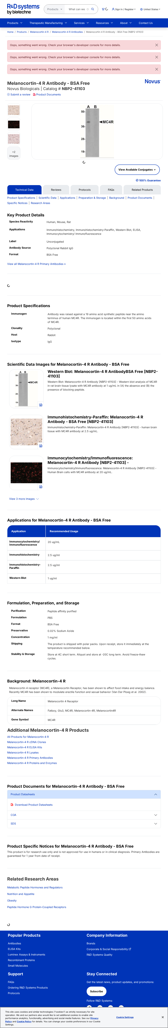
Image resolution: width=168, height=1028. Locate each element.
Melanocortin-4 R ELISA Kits (24, 747)
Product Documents (48, 94)
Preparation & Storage (92, 197)
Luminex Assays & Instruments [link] (26, 954)
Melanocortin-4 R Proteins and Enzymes (32, 763)
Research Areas (40, 203)
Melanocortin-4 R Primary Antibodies (30, 757)
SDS (13, 823)
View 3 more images (22, 498)
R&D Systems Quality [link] (99, 954)
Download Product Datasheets (33, 804)
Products (12, 23)
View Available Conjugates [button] (135, 169)
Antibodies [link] (14, 943)
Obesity (12, 900)
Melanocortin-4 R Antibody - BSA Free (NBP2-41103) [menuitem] (114, 31)
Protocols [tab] (85, 189)
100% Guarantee (150, 180)
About (123, 23)
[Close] (157, 45)
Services (79, 23)
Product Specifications (21, 197)
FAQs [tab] (111, 189)
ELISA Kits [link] (14, 949)
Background (116, 197)
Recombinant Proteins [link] (21, 960)
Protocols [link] (14, 993)
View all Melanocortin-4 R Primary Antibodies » (36, 264)
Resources (102, 23)
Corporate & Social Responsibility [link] (107, 949)
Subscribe (96, 991)
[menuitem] (10, 32)
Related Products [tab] (142, 189)
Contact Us (146, 23)
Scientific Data (47, 197)
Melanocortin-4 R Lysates (23, 752)
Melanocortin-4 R (39, 31)
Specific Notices (17, 203)
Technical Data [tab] (24, 189)
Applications (67, 197)
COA (13, 815)
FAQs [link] (11, 982)
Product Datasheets (23, 794)
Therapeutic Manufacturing (46, 23)
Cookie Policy (24, 1021)
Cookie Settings (125, 1017)
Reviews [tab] (56, 189)
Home (10, 31)
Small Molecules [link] (18, 965)
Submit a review (20, 94)
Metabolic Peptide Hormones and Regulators (35, 887)
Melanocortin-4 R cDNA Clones (26, 742)
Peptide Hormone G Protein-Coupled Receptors (36, 907)
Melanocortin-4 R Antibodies (67, 31)
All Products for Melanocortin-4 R (28, 736)
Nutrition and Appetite (20, 894)
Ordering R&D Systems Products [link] (28, 987)
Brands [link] (91, 943)
